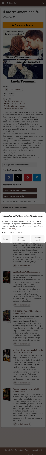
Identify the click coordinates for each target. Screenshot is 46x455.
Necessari (7, 232)
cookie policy (11, 228)
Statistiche (19, 232)
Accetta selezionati (21, 238)
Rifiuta (6, 239)
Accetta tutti (38, 238)
